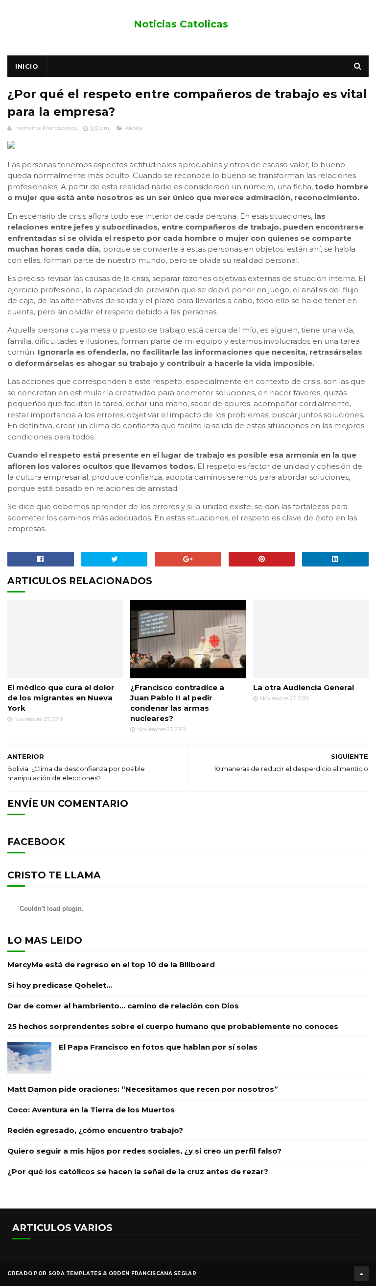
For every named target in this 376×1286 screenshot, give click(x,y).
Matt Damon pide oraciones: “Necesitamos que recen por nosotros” (142, 1089)
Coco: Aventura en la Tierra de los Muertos (91, 1109)
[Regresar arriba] (361, 1273)
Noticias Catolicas (181, 24)
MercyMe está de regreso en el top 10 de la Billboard (111, 964)
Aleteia (133, 128)
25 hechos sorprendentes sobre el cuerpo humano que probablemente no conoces (172, 1026)
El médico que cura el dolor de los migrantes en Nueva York (61, 698)
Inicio (26, 66)
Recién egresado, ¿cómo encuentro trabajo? (95, 1130)
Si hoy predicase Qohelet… (59, 985)
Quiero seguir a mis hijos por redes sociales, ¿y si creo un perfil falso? (144, 1151)
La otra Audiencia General (303, 687)
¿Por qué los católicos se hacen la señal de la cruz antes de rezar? (137, 1171)
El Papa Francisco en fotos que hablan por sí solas (158, 1047)
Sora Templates (74, 1273)
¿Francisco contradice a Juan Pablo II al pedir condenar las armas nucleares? (177, 703)
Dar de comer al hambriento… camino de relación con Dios (123, 1005)
